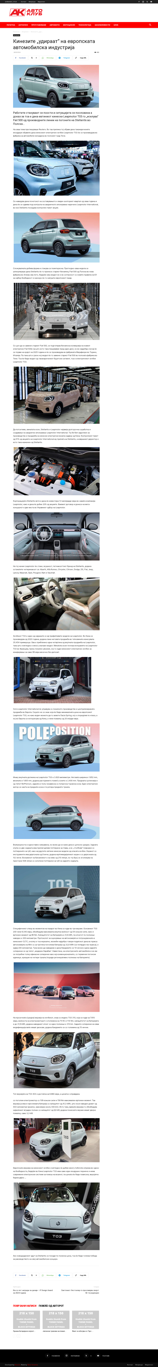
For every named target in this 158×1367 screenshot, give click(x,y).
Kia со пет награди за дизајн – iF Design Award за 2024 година (33, 1291)
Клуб (116, 25)
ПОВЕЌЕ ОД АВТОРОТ (51, 1305)
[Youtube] (151, 1)
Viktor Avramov (32, 1365)
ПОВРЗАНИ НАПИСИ (24, 1305)
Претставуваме (38, 25)
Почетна (11, 25)
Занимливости (102, 25)
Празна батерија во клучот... (24, 1331)
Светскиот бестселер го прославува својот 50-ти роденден (80, 1291)
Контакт (23, 2)
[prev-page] (14, 1336)
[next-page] (18, 1336)
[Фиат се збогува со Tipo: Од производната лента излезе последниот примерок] (85, 1320)
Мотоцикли (69, 25)
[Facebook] (139, 1)
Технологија (85, 25)
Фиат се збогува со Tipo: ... (82, 1331)
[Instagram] (143, 1)
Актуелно (23, 25)
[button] (150, 25)
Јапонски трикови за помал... (54, 1331)
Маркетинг (41, 2)
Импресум (32, 2)
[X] (147, 1)
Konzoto (17, 1365)
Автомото (55, 25)
